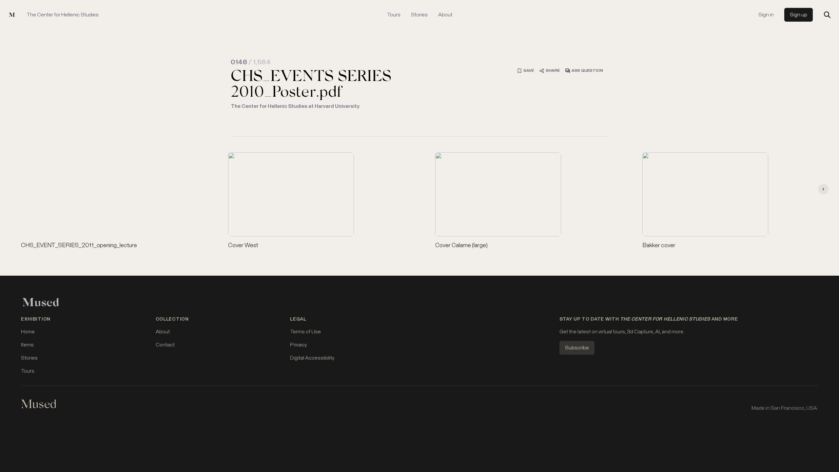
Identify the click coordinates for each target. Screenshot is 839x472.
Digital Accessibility (312, 358)
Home (28, 331)
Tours (393, 14)
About (445, 14)
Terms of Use (305, 331)
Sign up (798, 14)
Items (27, 344)
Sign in (766, 14)
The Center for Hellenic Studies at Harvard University (295, 106)
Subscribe (577, 347)
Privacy (298, 344)
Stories (419, 14)
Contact (165, 344)
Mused (38, 405)
